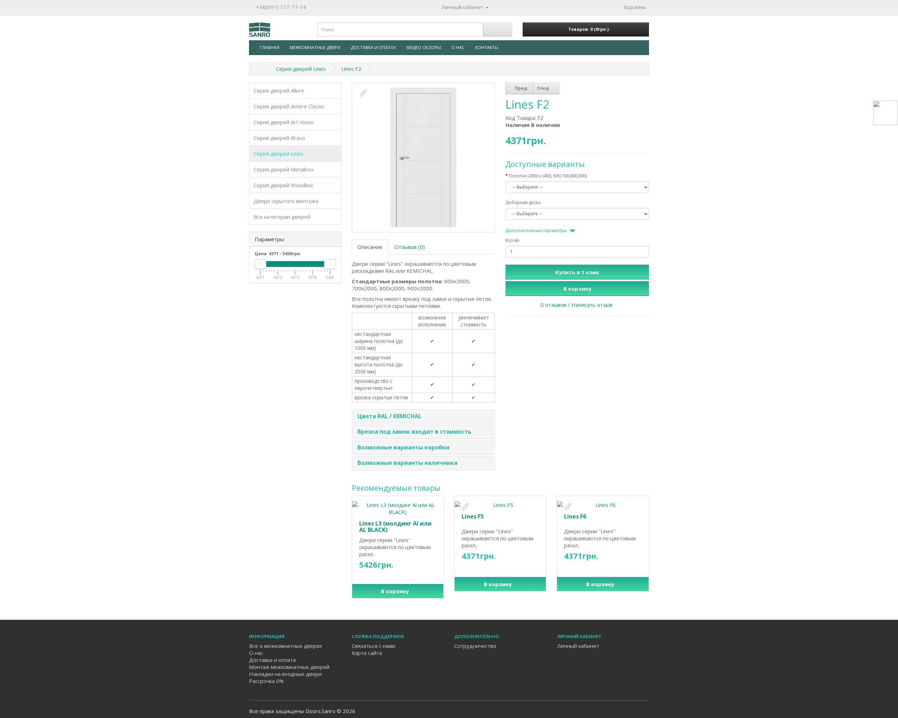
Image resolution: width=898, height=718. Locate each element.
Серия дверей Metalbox (284, 169)
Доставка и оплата (373, 47)
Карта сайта (367, 652)
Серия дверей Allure (279, 90)
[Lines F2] (423, 157)
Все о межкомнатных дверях (285, 645)
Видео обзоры (424, 47)
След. (544, 88)
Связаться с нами (373, 645)
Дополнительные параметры (536, 230)
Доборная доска (523, 202)
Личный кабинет (578, 645)
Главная (269, 47)
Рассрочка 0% (266, 680)
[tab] (423, 416)
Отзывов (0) (409, 246)
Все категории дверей (282, 216)
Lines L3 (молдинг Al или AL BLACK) (395, 527)
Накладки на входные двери (285, 673)
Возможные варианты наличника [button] (407, 463)
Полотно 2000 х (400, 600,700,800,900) (548, 176)
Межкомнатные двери (315, 47)
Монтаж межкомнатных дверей (289, 666)
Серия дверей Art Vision (284, 122)
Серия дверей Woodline (283, 185)
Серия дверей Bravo (279, 137)
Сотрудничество (475, 645)
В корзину (577, 288)
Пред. (521, 88)
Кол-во (512, 240)
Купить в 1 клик (577, 272)
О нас (458, 47)
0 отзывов (554, 304)
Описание (369, 246)
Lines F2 (351, 68)
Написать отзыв (591, 304)
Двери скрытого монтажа (286, 200)
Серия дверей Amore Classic (289, 106)
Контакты (486, 47)
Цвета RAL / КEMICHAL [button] (389, 416)
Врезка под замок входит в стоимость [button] (414, 431)
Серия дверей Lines (301, 68)
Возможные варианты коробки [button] (403, 447)
